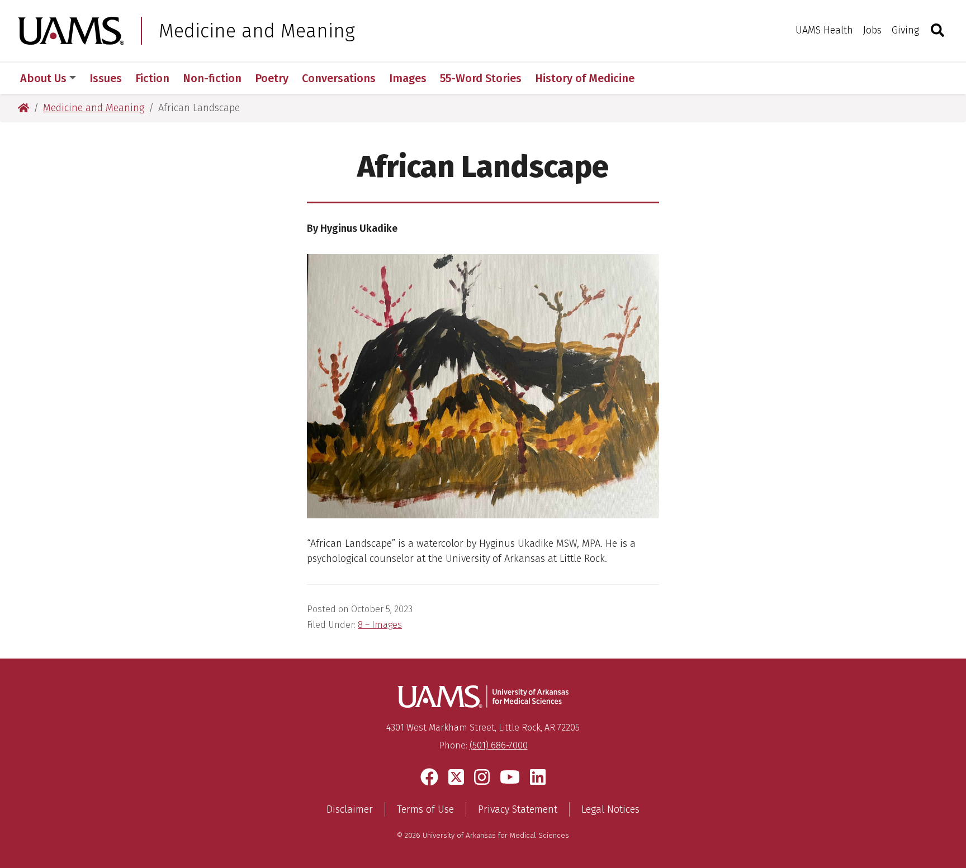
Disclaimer (349, 809)
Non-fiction (212, 78)
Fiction (152, 78)
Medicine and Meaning (257, 30)
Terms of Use (425, 809)
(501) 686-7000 (499, 745)
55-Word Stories (481, 78)
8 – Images (380, 624)
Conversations (339, 78)
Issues (105, 78)
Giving (905, 30)
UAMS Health (824, 30)
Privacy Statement (517, 809)
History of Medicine (584, 78)
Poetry (271, 78)
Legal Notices (610, 809)
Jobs (872, 30)
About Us (43, 78)
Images (408, 78)
